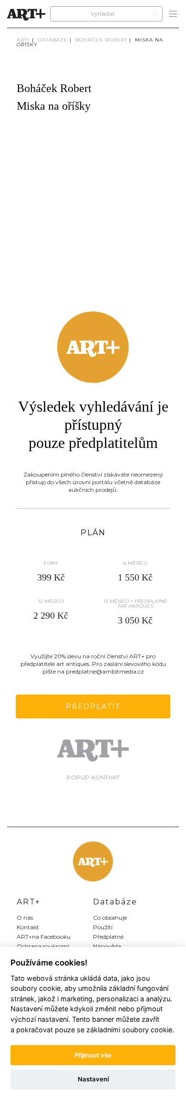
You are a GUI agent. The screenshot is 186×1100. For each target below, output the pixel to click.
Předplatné (108, 936)
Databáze (53, 40)
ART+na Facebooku (44, 936)
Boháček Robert (101, 40)
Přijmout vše (93, 1055)
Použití (103, 927)
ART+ (23, 40)
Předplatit (93, 706)
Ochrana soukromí (43, 946)
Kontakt (28, 927)
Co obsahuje (110, 917)
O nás (25, 917)
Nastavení (93, 1079)
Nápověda (107, 946)
